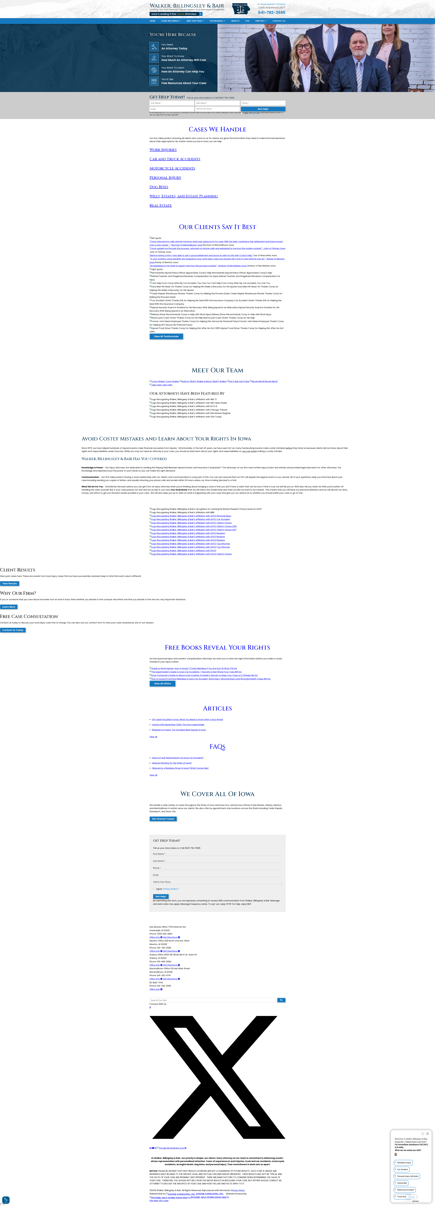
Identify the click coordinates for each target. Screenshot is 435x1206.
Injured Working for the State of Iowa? (172, 763)
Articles (217, 708)
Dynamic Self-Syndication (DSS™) (209, 1197)
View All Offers (162, 683)
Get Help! (263, 109)
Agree (251, 113)
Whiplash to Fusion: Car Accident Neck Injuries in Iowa (179, 729)
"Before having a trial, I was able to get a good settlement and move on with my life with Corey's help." (201, 255)
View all (153, 736)
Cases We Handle (170, 21)
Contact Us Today (12, 630)
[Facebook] (150, 1007)
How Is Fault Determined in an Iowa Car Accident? (178, 757)
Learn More (8, 606)
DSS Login (163, 1200)
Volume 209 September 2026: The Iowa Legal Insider (178, 724)
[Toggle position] (423, 1133)
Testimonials (217, 21)
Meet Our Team (194, 21)
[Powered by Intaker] (415, 1201)
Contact (279, 21)
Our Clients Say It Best (217, 227)
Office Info (155, 937)
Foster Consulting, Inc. (210, 1194)
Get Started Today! (163, 818)
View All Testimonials (166, 336)
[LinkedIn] (151, 1148)
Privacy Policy (254, 113)
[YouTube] (153, 1148)
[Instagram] (156, 1148)
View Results (9, 583)
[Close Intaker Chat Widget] (427, 1133)
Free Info (260, 21)
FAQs (217, 746)
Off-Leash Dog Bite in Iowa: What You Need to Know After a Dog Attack (187, 719)
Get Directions (170, 937)
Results (235, 21)
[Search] (281, 1000)
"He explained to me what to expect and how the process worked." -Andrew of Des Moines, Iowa (198, 265)
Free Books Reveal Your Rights (217, 647)
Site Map (154, 1200)
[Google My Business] (171, 1148)
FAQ (247, 21)
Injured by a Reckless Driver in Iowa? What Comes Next (180, 768)
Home (152, 21)
